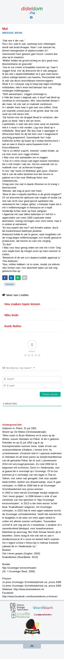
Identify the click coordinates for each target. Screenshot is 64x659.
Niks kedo (11, 315)
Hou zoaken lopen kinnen (22, 304)
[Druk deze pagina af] (24, 277)
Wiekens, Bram (12, 33)
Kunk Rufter (12, 326)
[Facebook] (31, 17)
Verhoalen (10, 284)
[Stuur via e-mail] (18, 277)
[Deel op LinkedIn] (11, 277)
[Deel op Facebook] (5, 277)
